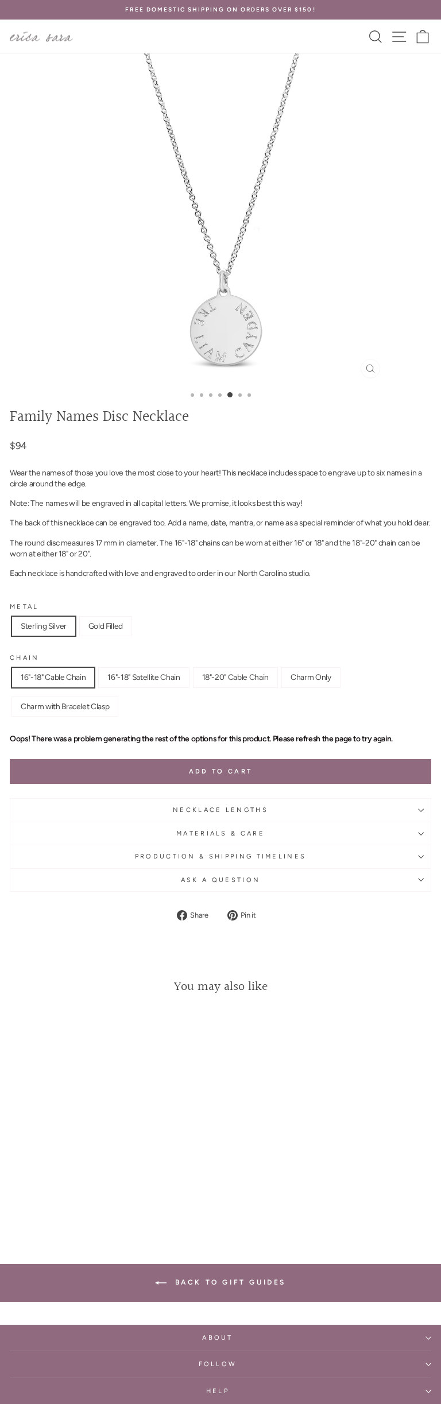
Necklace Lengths (220, 810)
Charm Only (311, 677)
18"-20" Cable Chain (235, 677)
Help (217, 1391)
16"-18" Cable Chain (53, 677)
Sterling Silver (44, 626)
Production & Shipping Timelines (221, 856)
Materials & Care (220, 833)
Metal (24, 606)
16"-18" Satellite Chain (143, 677)
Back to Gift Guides (228, 1282)
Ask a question (220, 880)
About (217, 1337)
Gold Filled (105, 626)
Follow (218, 1364)
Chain (25, 658)
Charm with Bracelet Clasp (65, 706)
